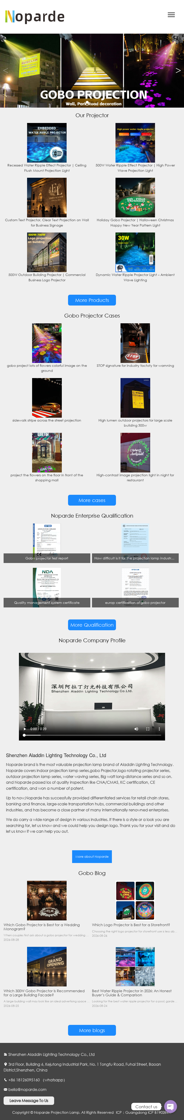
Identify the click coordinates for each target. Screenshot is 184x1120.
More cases (92, 500)
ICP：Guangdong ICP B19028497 (144, 1112)
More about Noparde (92, 857)
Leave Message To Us (29, 1100)
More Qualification (92, 625)
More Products (92, 300)
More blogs (92, 1030)
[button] (178, 70)
